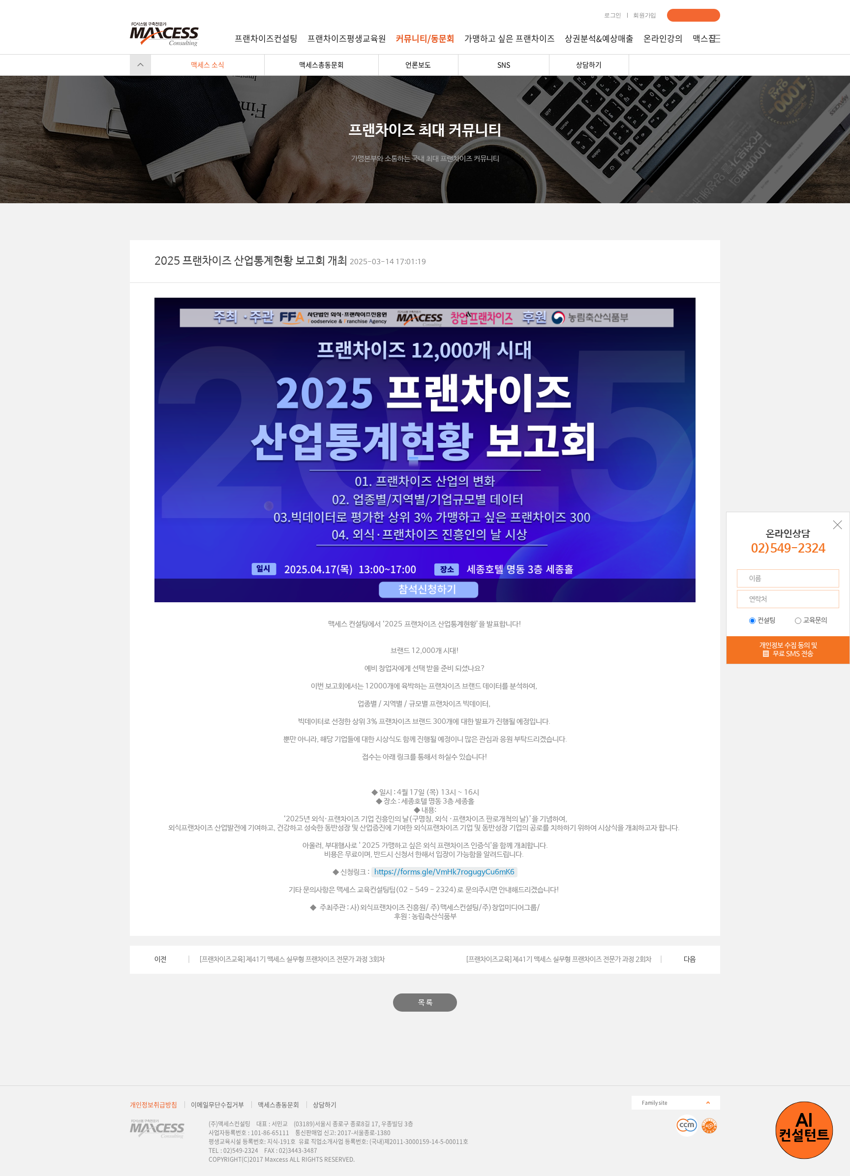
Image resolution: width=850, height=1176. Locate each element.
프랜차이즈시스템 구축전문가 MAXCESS (164, 34)
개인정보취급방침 (153, 1104)
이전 (160, 959)
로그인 (612, 15)
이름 (755, 579)
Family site (655, 1102)
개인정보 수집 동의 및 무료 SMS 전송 (788, 650)
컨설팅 (766, 620)
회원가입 (644, 15)
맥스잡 (704, 38)
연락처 (758, 599)
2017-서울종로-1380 (364, 1132)
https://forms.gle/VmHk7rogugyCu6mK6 (444, 872)
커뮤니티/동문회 (425, 38)
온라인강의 (663, 38)
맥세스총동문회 (278, 1104)
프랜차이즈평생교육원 (346, 38)
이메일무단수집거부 (217, 1104)
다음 (690, 959)
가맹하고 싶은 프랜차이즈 (509, 38)
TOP (140, 64)
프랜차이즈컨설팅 (266, 38)
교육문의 (815, 620)
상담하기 (693, 15)
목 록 (425, 1002)
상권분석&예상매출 (599, 38)
